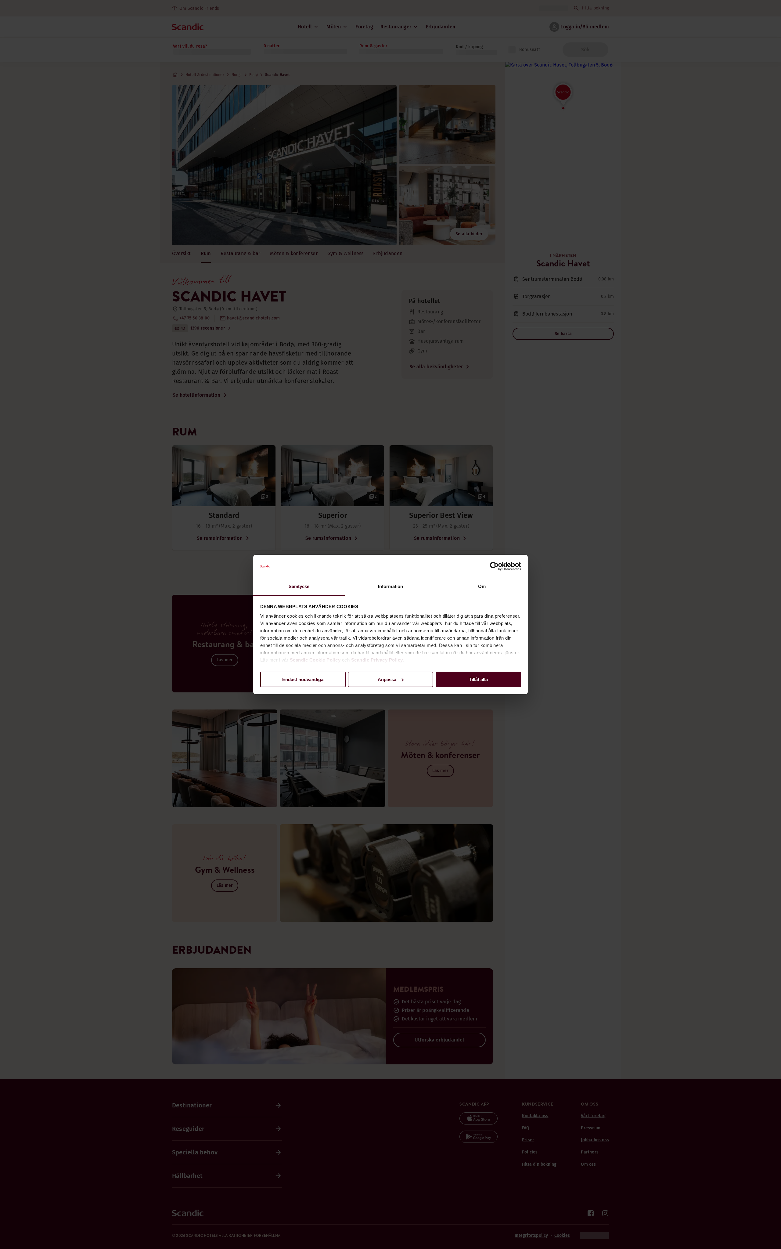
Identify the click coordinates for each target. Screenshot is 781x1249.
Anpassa (387, 679)
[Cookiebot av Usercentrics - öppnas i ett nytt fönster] (494, 566)
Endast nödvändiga (302, 679)
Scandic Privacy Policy (377, 659)
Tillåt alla (478, 679)
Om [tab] (482, 586)
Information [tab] (390, 586)
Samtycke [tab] (299, 586)
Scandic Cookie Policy (315, 659)
